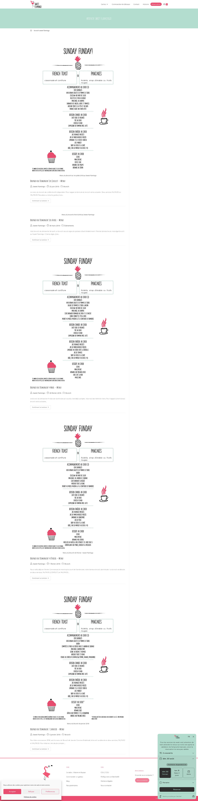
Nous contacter (106, 785)
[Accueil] (31, 30)
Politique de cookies (30, 797)
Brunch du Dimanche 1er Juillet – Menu (47, 181)
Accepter (12, 791)
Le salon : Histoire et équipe (76, 772)
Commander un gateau (74, 777)
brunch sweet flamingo (42, 30)
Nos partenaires (72, 785)
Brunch (66, 186)
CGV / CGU (105, 772)
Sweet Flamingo (39, 186)
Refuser (31, 791)
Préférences (50, 791)
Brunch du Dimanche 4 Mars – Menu (45, 387)
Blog (67, 781)
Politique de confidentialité (110, 777)
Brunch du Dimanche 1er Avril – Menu (47, 220)
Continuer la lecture (41, 201)
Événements (69, 226)
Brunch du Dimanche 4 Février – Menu (46, 558)
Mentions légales (106, 781)
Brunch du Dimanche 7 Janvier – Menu (47, 729)
